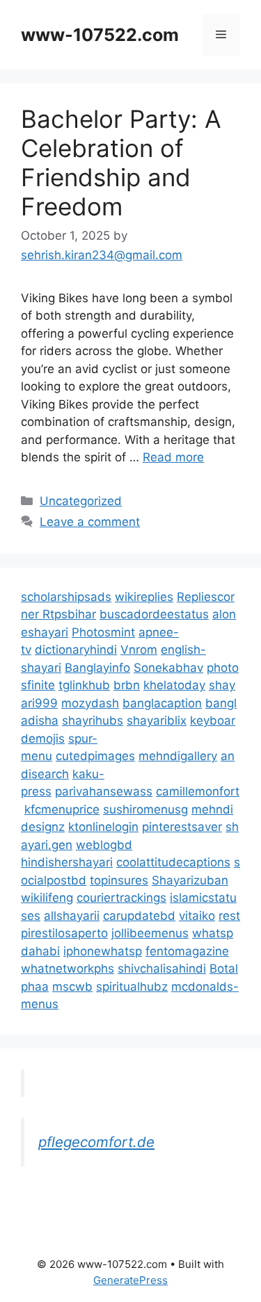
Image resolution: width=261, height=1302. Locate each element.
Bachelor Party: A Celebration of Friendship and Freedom (121, 162)
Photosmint (103, 632)
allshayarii (72, 916)
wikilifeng (47, 898)
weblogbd (104, 845)
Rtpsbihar (69, 614)
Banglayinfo (97, 668)
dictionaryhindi (76, 650)
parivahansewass (103, 791)
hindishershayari (67, 862)
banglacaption (162, 703)
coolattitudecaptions (173, 862)
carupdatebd (139, 916)
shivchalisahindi (162, 968)
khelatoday (174, 685)
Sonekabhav (168, 668)
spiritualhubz (132, 987)
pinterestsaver (182, 827)
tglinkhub (84, 685)
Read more (173, 457)
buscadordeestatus (154, 614)
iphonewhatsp (102, 951)
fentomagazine (187, 951)
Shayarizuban (190, 880)
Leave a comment (90, 522)
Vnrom (138, 650)
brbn (126, 685)
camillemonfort (197, 791)
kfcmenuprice (62, 809)
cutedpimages (95, 756)
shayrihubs (92, 720)
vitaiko (197, 916)
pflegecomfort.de (96, 1142)
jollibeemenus (150, 933)
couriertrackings (121, 898)
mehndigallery (178, 756)
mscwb (72, 987)
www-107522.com (100, 34)
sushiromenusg (145, 809)
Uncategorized (81, 501)
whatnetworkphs (67, 968)
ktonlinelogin (103, 827)
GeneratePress (130, 1280)
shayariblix (157, 720)
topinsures (119, 880)
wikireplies (144, 597)
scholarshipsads (66, 597)
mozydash (90, 703)
